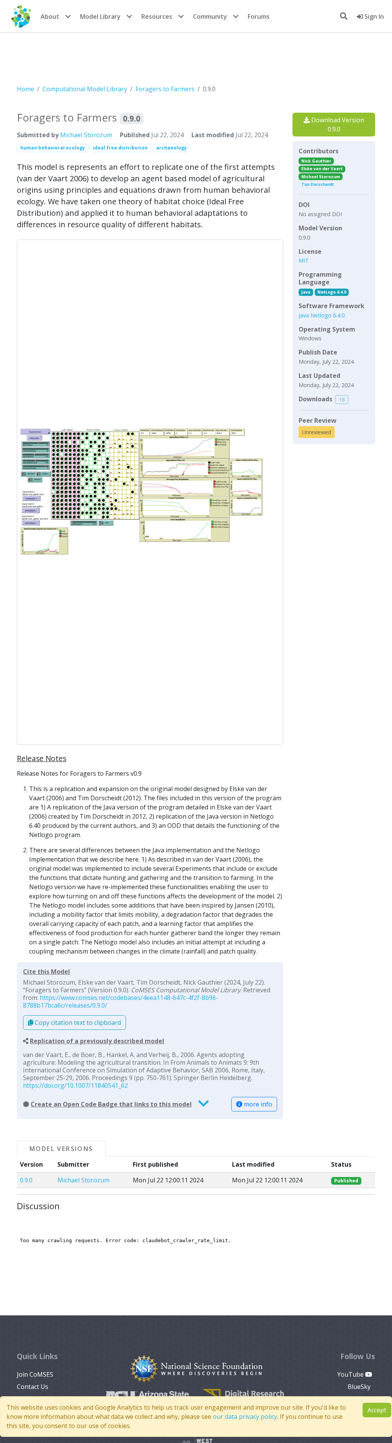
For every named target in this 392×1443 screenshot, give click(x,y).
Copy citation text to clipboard (77, 1022)
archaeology (171, 147)
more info (257, 1104)
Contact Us (32, 1386)
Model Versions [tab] (61, 1148)
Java (305, 292)
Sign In (373, 16)
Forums (259, 16)
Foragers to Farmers (165, 89)
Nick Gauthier (316, 161)
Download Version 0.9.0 (337, 124)
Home (25, 89)
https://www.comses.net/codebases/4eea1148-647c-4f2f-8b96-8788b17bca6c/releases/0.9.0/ (120, 1001)
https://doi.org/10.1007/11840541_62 (75, 1085)
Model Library (100, 16)
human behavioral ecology (52, 147)
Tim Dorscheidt (317, 184)
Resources (156, 16)
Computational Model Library (84, 89)
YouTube (351, 1374)
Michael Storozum (86, 135)
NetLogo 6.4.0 (331, 292)
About (50, 16)
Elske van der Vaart (322, 168)
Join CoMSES (35, 1374)
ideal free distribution (120, 147)
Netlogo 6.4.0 (327, 315)
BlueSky (360, 1386)
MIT (304, 260)
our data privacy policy (245, 1416)
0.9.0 (26, 1180)
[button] (150, 492)
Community (210, 16)
